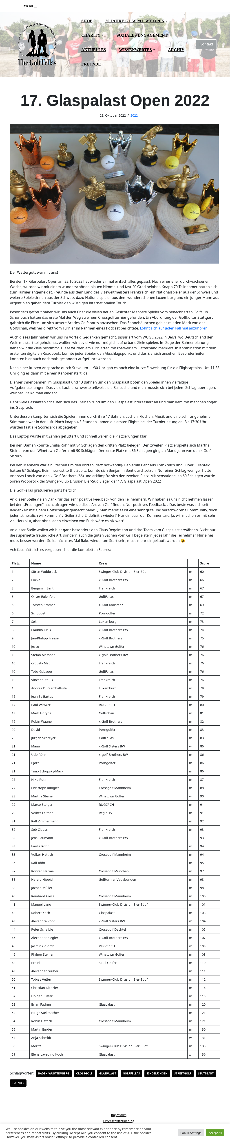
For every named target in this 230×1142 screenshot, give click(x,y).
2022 (134, 115)
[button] (167, 21)
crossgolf (84, 1073)
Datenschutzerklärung (118, 1121)
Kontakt (206, 44)
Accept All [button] (215, 1133)
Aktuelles (93, 49)
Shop (86, 21)
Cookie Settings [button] (190, 1133)
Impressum (118, 1115)
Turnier (18, 1083)
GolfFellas (131, 1073)
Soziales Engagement (142, 35)
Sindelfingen (157, 1073)
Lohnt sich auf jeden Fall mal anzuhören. (174, 328)
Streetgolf (182, 1073)
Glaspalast (107, 1073)
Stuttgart (206, 1073)
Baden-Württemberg (53, 1073)
